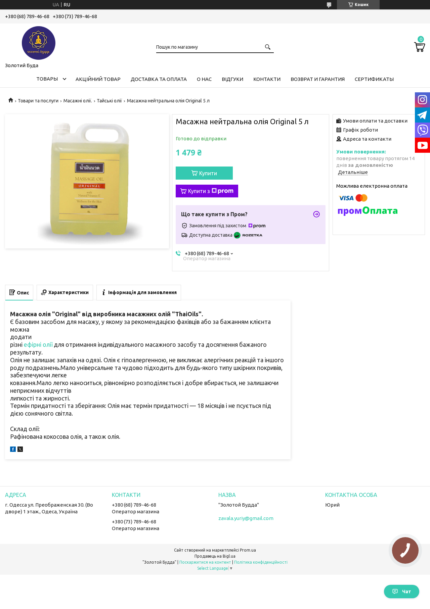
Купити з (199, 191)
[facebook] (13, 450)
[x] (20, 450)
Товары (47, 79)
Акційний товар (98, 79)
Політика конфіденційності (261, 562)
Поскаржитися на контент (205, 562)
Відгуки (232, 79)
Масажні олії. (77, 100)
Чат (406, 591)
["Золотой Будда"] (38, 42)
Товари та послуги (38, 100)
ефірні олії (38, 344)
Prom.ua (248, 550)
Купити (208, 173)
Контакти (267, 79)
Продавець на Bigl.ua (215, 556)
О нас (204, 79)
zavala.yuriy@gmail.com (245, 518)
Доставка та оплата (159, 79)
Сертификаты (374, 79)
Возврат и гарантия (318, 79)
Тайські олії (109, 100)
